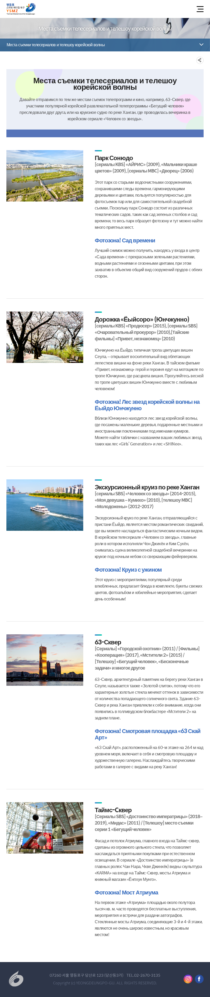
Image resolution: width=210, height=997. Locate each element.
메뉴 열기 (199, 9)
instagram (188, 979)
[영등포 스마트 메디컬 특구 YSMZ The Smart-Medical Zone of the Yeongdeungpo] (21, 9)
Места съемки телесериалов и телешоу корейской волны (56, 44)
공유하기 (200, 60)
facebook (199, 979)
